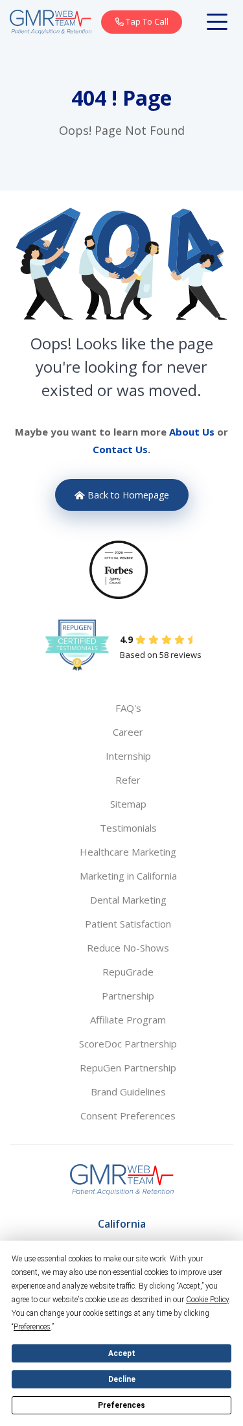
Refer (128, 779)
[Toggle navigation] (219, 22)
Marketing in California (128, 875)
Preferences (121, 1405)
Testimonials (128, 827)
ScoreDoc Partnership (128, 1043)
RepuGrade (128, 971)
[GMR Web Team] (50, 21)
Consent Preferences (128, 1115)
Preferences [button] (32, 1326)
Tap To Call (146, 21)
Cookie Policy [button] (207, 1299)
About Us (191, 431)
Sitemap (128, 803)
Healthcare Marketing (128, 851)
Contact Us (120, 449)
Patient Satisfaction (128, 923)
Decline (121, 1379)
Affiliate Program (128, 1019)
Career (128, 731)
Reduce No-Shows (128, 947)
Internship (128, 755)
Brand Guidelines (128, 1091)
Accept (121, 1353)
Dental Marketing (128, 899)
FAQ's (128, 707)
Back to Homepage (127, 495)
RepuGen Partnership (128, 1067)
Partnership (128, 995)
